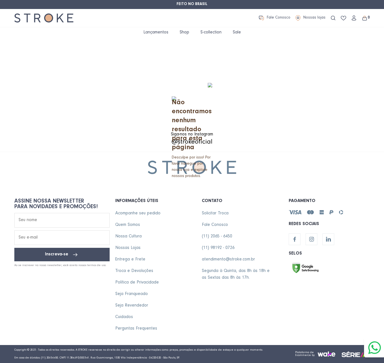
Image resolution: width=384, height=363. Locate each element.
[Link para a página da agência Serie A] (356, 354)
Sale (237, 32)
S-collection (211, 32)
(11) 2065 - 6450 (217, 236)
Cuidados (124, 317)
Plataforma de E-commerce (304, 354)
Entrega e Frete (130, 259)
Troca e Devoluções (134, 271)
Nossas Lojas (128, 248)
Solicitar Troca (215, 213)
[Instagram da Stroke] (311, 239)
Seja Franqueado (131, 294)
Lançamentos (155, 32)
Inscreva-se (56, 254)
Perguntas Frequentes (136, 328)
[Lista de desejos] (343, 18)
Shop (184, 32)
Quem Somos (127, 225)
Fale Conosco (278, 18)
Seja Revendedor (131, 305)
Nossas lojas (314, 18)
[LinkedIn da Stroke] (328, 239)
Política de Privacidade (137, 282)
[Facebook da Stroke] (295, 239)
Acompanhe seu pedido (138, 213)
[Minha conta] (354, 18)
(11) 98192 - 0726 (218, 248)
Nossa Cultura (128, 236)
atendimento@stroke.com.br (228, 259)
